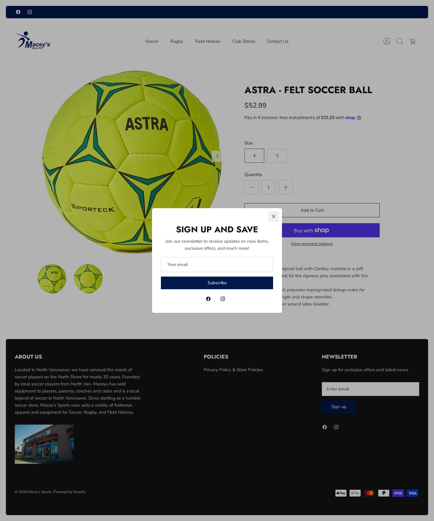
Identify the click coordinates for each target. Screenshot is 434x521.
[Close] (273, 216)
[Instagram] (223, 299)
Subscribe (217, 283)
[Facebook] (208, 299)
